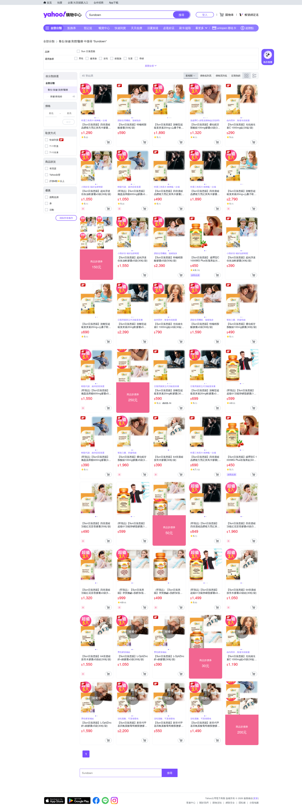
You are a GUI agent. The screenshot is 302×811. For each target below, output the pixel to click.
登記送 (88, 28)
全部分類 (50, 83)
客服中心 (190, 802)
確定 (68, 121)
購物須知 (217, 802)
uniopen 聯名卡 (226, 28)
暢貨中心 (104, 28)
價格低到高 (205, 75)
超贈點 (249, 28)
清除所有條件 (66, 217)
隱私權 (242, 802)
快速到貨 (120, 28)
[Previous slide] (82, 99)
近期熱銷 (235, 75)
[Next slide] (111, 99)
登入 (204, 14)
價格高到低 (221, 75)
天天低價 (136, 28)
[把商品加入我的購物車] (108, 142)
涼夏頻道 (152, 28)
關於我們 (203, 802)
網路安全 (230, 802)
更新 (255, 798)
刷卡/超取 (185, 28)
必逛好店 (168, 28)
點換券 (71, 28)
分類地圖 (254, 802)
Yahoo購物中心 (62, 14)
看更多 (199, 28)
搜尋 (169, 773)
